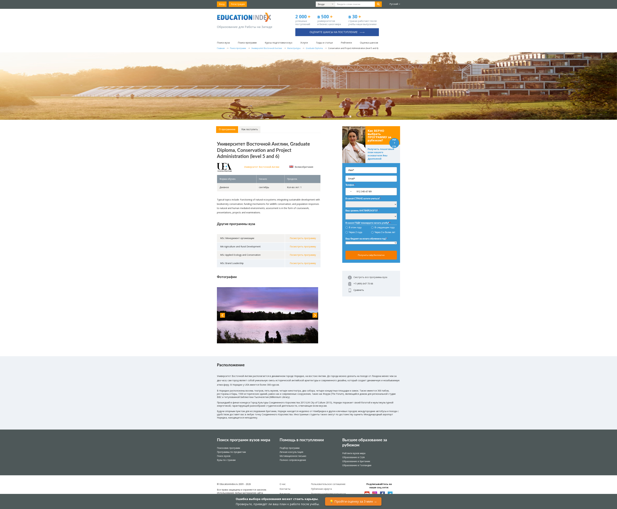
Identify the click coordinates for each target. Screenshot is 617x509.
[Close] (365, 11)
